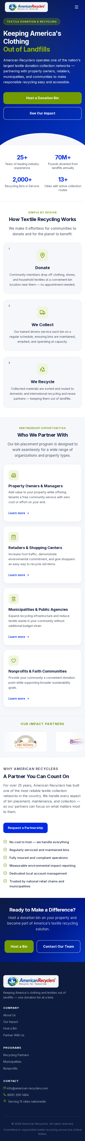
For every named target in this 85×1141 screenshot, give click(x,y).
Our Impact (10, 1021)
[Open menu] (76, 7)
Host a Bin (19, 946)
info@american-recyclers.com (27, 1088)
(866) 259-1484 (17, 1095)
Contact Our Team (58, 946)
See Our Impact (42, 113)
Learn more (16, 513)
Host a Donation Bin (42, 98)
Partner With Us (13, 1035)
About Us (9, 1015)
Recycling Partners (16, 1055)
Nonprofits (10, 1068)
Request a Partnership (25, 828)
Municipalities (12, 1061)
